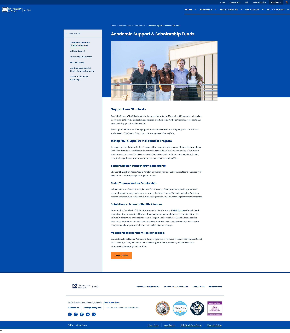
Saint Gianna (178, 210)
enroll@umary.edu (92, 307)
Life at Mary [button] (252, 9)
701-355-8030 (112, 307)
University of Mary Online (147, 286)
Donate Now (121, 255)
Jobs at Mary (198, 286)
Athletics (262, 2)
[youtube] (88, 314)
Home (113, 26)
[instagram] (82, 314)
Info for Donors (125, 26)
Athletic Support (77, 51)
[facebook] (70, 314)
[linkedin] (94, 314)
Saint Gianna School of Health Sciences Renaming (82, 69)
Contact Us (73, 307)
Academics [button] (205, 9)
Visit (246, 2)
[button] (276, 2)
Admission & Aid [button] (229, 9)
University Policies (214, 325)
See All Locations (111, 302)
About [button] (188, 9)
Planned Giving (77, 62)
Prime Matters (215, 286)
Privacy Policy (153, 325)
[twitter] (76, 314)
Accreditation (169, 325)
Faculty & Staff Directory (176, 286)
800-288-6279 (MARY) (129, 307)
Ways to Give (139, 26)
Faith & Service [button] (276, 9)
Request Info (235, 2)
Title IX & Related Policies (191, 325)
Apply (222, 2)
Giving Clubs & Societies (81, 57)
